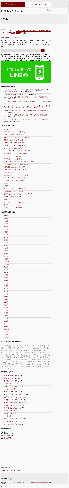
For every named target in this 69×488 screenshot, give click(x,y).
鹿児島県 (6, 261)
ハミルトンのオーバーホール (40, 364)
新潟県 (6, 291)
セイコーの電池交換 (39, 361)
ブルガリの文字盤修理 (43, 357)
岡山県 (6, 296)
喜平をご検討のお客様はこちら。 (12, 470)
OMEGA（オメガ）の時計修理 (13, 134)
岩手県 (6, 256)
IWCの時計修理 (8, 172)
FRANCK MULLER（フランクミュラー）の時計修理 (20, 161)
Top (2, 486)
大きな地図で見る (6, 467)
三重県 (6, 275)
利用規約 (45, 482)
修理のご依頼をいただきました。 (14, 394)
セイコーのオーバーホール (9, 361)
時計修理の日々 (12, 10)
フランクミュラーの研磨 (36, 356)
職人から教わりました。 (11, 421)
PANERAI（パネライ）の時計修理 (14, 178)
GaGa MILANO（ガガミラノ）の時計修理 (16, 164)
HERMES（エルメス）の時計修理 (14, 167)
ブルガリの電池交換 (19, 357)
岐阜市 (6, 205)
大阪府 (6, 302)
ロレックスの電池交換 (42, 345)
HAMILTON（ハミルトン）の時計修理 (15, 153)
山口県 (6, 334)
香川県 (6, 259)
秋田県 (6, 218)
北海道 (6, 245)
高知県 (6, 267)
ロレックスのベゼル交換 (37, 347)
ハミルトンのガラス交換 (8, 366)
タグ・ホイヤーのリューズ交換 (20, 364)
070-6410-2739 (14, 4)
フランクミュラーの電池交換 (19, 356)
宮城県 (6, 278)
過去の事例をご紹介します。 (13, 424)
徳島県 (6, 321)
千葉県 (6, 223)
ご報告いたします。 (10, 383)
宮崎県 (6, 280)
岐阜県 (6, 237)
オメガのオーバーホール (20, 349)
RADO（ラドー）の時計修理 (12, 156)
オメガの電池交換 (34, 349)
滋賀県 (6, 310)
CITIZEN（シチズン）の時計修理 (14, 180)
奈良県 (6, 288)
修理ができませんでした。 (12, 391)
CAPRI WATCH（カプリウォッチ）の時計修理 (18, 194)
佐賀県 (6, 305)
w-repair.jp (7, 438)
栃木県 (6, 318)
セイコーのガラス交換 (25, 361)
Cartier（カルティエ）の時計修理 (14, 142)
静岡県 (6, 315)
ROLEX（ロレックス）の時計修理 (14, 132)
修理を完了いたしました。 (12, 400)
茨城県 (6, 251)
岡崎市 (6, 199)
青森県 (6, 221)
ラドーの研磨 (46, 359)
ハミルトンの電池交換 (23, 366)
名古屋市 (6, 129)
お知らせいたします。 (11, 378)
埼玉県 (6, 307)
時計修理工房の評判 (10, 413)
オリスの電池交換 (35, 350)
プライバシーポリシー (36, 482)
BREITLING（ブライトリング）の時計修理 (17, 151)
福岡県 (6, 232)
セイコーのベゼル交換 (14, 363)
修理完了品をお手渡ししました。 (14, 402)
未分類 (6, 416)
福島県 (6, 234)
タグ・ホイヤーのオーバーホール (32, 363)
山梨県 (6, 337)
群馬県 (6, 240)
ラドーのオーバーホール (21, 359)
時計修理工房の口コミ (11, 410)
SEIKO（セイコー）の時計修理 (13, 140)
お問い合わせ (41, 4)
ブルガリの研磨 (31, 357)
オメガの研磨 (45, 349)
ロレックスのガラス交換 (27, 345)
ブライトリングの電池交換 (22, 352)
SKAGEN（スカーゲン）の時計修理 (15, 169)
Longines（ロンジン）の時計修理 (14, 191)
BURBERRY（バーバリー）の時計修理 (16, 175)
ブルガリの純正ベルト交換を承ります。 (16, 94)
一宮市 (6, 186)
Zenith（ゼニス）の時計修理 (12, 196)
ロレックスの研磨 (6, 347)
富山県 (6, 326)
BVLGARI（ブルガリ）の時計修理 (14, 145)
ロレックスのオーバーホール (9, 345)
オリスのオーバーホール (21, 350)
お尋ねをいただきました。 (12, 375)
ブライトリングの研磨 (38, 352)
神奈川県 (6, 264)
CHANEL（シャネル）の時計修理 (14, 202)
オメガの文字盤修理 (7, 350)
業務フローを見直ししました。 (13, 418)
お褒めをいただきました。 (12, 381)
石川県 (6, 253)
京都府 (6, 272)
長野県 (6, 283)
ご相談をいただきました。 (12, 386)
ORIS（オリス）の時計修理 (12, 148)
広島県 (6, 242)
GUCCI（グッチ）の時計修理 (13, 159)
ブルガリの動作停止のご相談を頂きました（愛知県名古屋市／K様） (24, 101)
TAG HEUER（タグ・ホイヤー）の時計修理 (17, 137)
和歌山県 (6, 329)
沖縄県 (6, 299)
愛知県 (6, 215)
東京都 (6, 323)
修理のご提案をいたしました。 (13, 397)
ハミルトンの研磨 (37, 366)
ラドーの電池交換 (35, 359)
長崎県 (6, 286)
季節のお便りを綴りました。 (13, 408)
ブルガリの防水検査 (7, 359)
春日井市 (6, 183)
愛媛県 (6, 226)
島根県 (6, 313)
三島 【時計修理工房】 (17, 37)
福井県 (6, 229)
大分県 (6, 294)
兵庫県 (6, 248)
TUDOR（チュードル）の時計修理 (14, 188)
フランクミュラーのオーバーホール (27, 354)
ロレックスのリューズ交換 (21, 347)
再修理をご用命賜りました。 (13, 405)
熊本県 (6, 269)
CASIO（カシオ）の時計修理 (13, 207)
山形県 (6, 332)
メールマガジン (8, 389)
